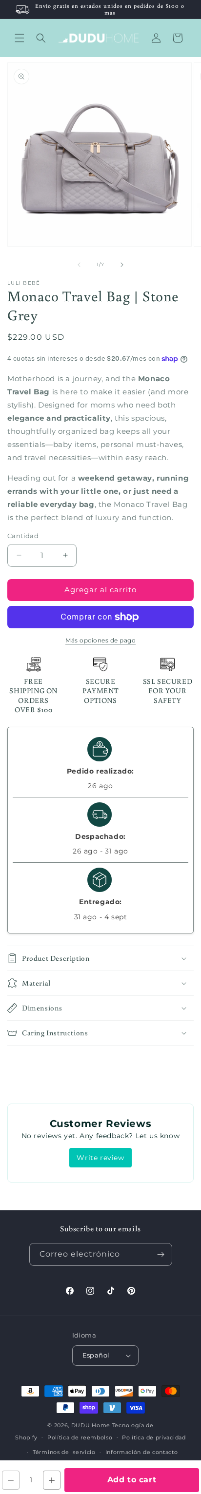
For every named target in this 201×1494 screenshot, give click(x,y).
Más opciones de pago (100, 640)
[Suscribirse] (161, 1254)
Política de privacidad (153, 1437)
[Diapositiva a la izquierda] (79, 264)
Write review (100, 1157)
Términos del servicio (64, 1452)
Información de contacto (141, 1452)
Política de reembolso (80, 1437)
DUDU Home (90, 1425)
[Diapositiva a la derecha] (122, 264)
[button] (19, 38)
